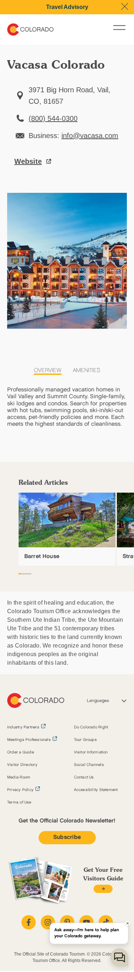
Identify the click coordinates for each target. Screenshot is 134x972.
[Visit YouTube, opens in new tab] (86, 922)
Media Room (18, 777)
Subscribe (67, 837)
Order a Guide (20, 752)
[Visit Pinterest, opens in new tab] (67, 922)
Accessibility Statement (96, 790)
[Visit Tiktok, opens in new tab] (106, 922)
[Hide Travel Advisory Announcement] (124, 6)
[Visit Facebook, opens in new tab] (28, 922)
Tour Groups (85, 740)
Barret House (41, 556)
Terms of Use (19, 802)
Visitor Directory (22, 765)
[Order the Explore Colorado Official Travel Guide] (103, 889)
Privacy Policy (20, 790)
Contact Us (84, 777)
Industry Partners (23, 727)
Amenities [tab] (86, 370)
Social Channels (89, 765)
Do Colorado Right (91, 727)
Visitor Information (91, 752)
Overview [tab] (47, 370)
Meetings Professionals (29, 740)
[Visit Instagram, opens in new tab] (48, 922)
